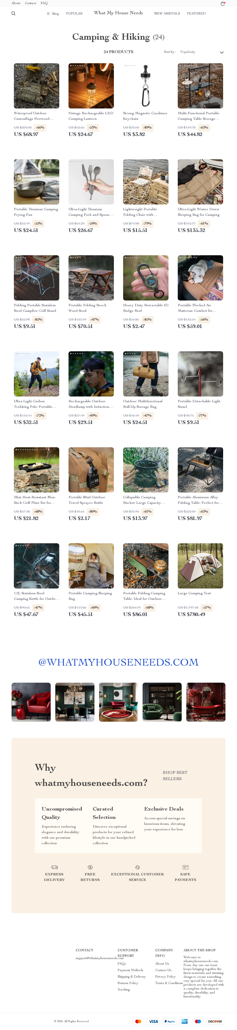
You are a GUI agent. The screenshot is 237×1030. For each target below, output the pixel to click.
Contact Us (163, 970)
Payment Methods (130, 970)
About (16, 3)
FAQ (44, 3)
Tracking (124, 989)
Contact (30, 3)
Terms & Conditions (169, 983)
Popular (74, 13)
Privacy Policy (165, 977)
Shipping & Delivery (132, 977)
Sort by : (170, 52)
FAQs (122, 964)
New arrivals (167, 13)
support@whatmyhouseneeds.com (100, 958)
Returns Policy (128, 983)
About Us (162, 964)
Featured (196, 13)
